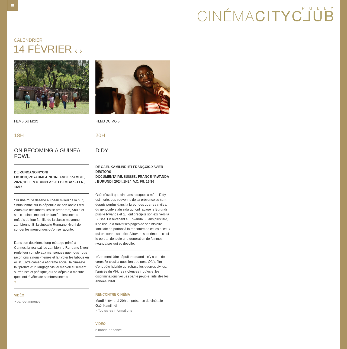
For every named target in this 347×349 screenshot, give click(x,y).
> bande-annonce (27, 301)
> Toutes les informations (113, 310)
